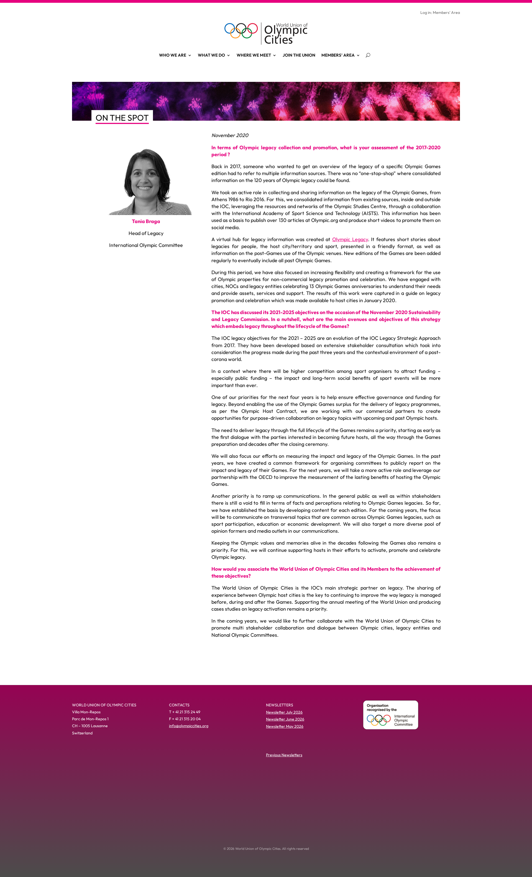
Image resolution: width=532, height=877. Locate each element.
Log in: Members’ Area (440, 13)
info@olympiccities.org (188, 725)
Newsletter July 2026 (284, 712)
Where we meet (254, 55)
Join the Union (299, 55)
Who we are (172, 55)
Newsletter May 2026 (284, 726)
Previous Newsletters (284, 754)
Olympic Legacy (350, 239)
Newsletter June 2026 (285, 719)
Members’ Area (338, 55)
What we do (211, 55)
